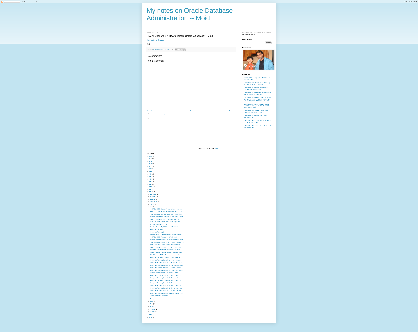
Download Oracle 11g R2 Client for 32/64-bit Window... (166, 227)
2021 (150, 166)
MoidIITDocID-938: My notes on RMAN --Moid (163, 237)
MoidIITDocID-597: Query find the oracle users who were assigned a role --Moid (257, 93)
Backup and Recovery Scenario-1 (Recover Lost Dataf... (166, 290)
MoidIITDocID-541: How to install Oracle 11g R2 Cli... (165, 222)
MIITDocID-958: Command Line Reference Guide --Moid (166, 239)
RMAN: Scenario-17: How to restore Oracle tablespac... (166, 250)
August (152, 204)
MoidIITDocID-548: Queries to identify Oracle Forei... (165, 219)
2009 (150, 317)
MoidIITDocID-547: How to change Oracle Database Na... (167, 211)
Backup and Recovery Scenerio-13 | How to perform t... (166, 260)
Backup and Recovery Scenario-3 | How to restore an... (166, 283)
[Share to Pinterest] (184, 50)
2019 (150, 171)
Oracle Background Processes (159, 295)
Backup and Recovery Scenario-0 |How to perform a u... (166, 293)
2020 (150, 169)
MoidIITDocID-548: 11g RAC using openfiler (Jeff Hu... (166, 214)
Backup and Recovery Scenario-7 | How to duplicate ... (166, 275)
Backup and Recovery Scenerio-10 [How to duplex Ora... (166, 262)
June (151, 299)
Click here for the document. (155, 40)
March (152, 306)
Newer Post (150, 111)
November (153, 196)
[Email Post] (172, 49)
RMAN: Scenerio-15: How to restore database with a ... (166, 255)
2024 (150, 158)
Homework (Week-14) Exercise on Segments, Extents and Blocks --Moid (257, 121)
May (151, 301)
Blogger (217, 148)
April (151, 304)
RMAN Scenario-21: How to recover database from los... (166, 234)
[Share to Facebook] (182, 50)
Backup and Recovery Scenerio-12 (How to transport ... (166, 267)
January (152, 311)
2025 (150, 156)
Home (191, 111)
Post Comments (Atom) (161, 114)
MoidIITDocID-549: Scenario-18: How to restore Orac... (166, 247)
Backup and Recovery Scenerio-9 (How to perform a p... (166, 265)
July (151, 207)
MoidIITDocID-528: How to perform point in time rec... (165, 244)
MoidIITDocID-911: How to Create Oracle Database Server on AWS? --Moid (256, 111)
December (153, 194)
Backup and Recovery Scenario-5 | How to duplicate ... (166, 280)
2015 (150, 181)
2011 (150, 192)
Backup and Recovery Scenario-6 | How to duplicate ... (166, 278)
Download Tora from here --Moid (159, 224)
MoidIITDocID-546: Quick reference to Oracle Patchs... (166, 209)
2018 (150, 174)
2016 (150, 179)
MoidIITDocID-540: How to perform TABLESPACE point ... (167, 242)
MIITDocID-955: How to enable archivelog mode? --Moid (166, 216)
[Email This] (176, 50)
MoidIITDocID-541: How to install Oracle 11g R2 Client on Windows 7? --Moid (257, 83)
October (152, 199)
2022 (150, 164)
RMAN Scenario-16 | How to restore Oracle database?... (166, 252)
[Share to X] (180, 50)
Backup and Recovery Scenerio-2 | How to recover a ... (166, 288)
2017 (150, 176)
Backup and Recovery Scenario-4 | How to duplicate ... (166, 285)
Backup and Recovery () (157, 229)
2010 (150, 315)
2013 (150, 186)
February (153, 309)
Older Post (232, 111)
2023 (150, 161)
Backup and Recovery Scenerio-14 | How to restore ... (165, 257)
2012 (150, 189)
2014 (150, 184)
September (153, 202)
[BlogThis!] (178, 50)
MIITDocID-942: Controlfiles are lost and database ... (165, 273)
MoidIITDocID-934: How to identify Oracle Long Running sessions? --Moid (256, 88)
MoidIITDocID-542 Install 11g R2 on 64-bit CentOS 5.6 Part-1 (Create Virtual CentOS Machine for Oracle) (256, 105)
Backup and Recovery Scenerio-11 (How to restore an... (166, 270)
